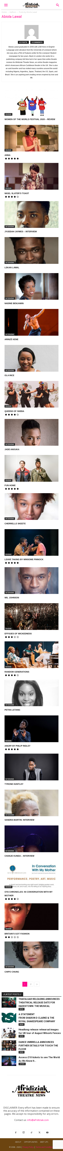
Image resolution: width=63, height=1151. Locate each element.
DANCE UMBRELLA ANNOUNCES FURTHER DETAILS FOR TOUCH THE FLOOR (38, 1046)
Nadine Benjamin (14, 303)
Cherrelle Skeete (15, 523)
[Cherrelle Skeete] (31, 506)
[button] (6, 5)
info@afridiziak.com (38, 1120)
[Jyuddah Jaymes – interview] (31, 214)
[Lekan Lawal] (31, 250)
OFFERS (22, 1064)
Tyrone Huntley (14, 784)
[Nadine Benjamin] (31, 286)
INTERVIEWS (9, 226)
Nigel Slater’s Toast (17, 193)
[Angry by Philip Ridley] (31, 728)
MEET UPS (44, 1142)
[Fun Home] (31, 468)
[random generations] (31, 654)
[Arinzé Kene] (31, 322)
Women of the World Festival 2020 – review (30, 119)
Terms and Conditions (45, 1147)
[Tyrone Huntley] (31, 767)
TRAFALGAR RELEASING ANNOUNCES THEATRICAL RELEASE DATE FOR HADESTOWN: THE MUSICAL (39, 1002)
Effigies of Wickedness (18, 633)
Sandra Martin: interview (19, 820)
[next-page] (36, 984)
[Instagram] (24, 1133)
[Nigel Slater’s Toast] (31, 176)
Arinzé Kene (11, 339)
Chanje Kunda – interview (19, 856)
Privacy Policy (28, 1147)
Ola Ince (9, 375)
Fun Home (10, 485)
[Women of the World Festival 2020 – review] (31, 102)
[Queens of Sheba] (31, 394)
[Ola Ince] (31, 358)
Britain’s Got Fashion (17, 934)
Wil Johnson (12, 597)
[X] (39, 1133)
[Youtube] (47, 1133)
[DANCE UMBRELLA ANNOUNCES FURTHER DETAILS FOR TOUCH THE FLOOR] (9, 1045)
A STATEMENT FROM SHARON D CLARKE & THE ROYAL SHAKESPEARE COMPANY (37, 1018)
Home (4, 12)
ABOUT (18, 1142)
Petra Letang (12, 710)
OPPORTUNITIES (30, 1142)
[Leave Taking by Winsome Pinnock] (31, 542)
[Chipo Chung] (31, 955)
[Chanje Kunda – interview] (31, 838)
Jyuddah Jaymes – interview (21, 231)
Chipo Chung (12, 972)
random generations (17, 672)
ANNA (7, 155)
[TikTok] (31, 1133)
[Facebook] (16, 1133)
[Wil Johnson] (31, 580)
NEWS (21, 1009)
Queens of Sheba (14, 411)
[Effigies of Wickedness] (31, 616)
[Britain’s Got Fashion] (31, 916)
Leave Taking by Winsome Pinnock (24, 559)
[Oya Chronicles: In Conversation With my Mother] (31, 874)
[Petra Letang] (31, 693)
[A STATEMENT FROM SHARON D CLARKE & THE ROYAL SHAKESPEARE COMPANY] (9, 1018)
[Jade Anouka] (31, 432)
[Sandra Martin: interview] (31, 803)
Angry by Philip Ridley (17, 746)
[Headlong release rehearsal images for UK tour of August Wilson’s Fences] (9, 1033)
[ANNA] (31, 138)
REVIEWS (8, 114)
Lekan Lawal (12, 267)
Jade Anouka (12, 449)
